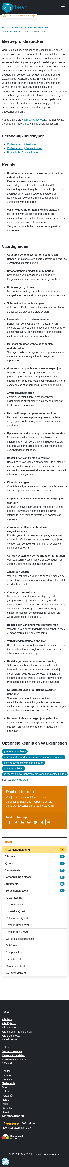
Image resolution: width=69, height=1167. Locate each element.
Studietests (33, 884)
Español (6, 1075)
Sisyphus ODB (19, 779)
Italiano (6, 1091)
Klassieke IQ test (15, 911)
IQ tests (33, 863)
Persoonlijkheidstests (33, 877)
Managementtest (15, 966)
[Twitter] (16, 822)
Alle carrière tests (12, 1027)
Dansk (5, 1112)
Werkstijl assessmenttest (20, 938)
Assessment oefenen (14, 1059)
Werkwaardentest (16, 973)
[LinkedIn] (22, 822)
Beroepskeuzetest (16, 904)
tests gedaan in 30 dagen (21, 16)
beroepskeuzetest (33, 119)
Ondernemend (15, 144)
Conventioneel (33, 148)
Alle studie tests (11, 1035)
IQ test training (14, 897)
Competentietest (15, 952)
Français (7, 1079)
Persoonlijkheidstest (17, 925)
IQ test (5, 1047)
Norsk (5, 1099)
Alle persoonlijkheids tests (17, 1031)
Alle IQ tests (9, 1023)
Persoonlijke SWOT (17, 932)
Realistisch (31, 144)
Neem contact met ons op (16, 1127)
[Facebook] (9, 822)
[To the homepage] (15, 7)
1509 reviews (28, 1123)
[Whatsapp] (42, 822)
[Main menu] (62, 8)
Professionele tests (33, 890)
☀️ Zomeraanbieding (33, 849)
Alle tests (33, 856)
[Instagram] (29, 822)
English (6, 1071)
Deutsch (6, 1087)
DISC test (11, 945)
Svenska (7, 1108)
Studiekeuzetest (15, 959)
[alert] (5, 1161)
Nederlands (8, 1083)
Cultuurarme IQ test (17, 918)
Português (8, 1095)
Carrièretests (33, 870)
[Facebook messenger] (35, 822)
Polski (5, 1104)
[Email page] (48, 822)
